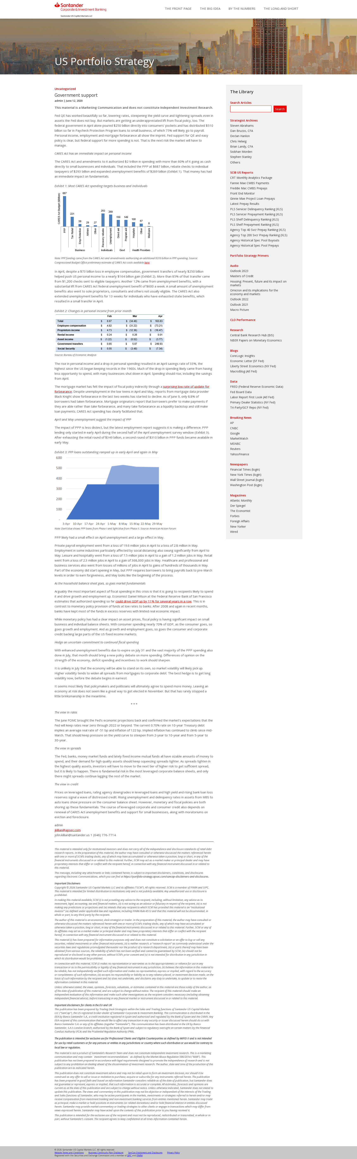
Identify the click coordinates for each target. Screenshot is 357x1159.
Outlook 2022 (239, 299)
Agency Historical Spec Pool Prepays (254, 245)
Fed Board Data (241, 392)
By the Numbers (241, 8)
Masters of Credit (241, 276)
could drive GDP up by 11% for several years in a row (153, 601)
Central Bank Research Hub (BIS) (252, 335)
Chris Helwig (238, 141)
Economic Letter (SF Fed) (247, 361)
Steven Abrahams (242, 126)
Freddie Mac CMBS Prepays (248, 188)
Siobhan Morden (241, 152)
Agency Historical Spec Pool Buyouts (254, 240)
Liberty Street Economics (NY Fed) (253, 366)
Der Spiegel (237, 506)
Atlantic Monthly (241, 500)
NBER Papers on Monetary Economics (256, 340)
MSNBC (235, 444)
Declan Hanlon (240, 136)
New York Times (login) (245, 475)
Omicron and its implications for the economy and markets (254, 292)
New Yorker (238, 526)
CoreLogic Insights (242, 356)
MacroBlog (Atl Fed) (243, 371)
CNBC (234, 428)
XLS (279, 209)
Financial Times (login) (245, 469)
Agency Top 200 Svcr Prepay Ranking (255, 235)
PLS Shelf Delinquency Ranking (250, 219)
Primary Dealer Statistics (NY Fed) (252, 402)
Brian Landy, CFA (241, 146)
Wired (234, 532)
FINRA (140, 1155)
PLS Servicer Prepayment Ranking (252, 214)
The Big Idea (210, 8)
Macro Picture (239, 310)
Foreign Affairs (240, 521)
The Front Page (178, 8)
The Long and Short (281, 8)
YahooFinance (239, 454)
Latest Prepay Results (244, 204)
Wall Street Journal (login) (247, 480)
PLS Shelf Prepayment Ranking (250, 225)
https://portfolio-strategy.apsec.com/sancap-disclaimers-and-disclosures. (166, 876)
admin (59, 101)
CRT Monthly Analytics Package (251, 178)
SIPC (129, 1155)
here (146, 262)
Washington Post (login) (246, 485)
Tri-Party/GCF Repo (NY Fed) (249, 407)
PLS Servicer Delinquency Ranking (252, 209)
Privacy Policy (173, 1152)
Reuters (235, 449)
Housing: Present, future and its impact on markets (258, 283)
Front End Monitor (242, 193)
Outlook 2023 (239, 271)
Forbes (234, 516)
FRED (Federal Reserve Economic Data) (256, 387)
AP (232, 423)
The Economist (240, 511)
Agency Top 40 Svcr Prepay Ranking (254, 230)
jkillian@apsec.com (68, 830)
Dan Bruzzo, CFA (241, 131)
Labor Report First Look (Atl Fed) (252, 397)
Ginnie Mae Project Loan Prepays (252, 198)
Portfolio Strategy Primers (249, 256)
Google (235, 433)
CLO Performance (242, 320)
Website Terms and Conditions (69, 1152)
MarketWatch (239, 438)
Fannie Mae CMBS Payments (249, 183)
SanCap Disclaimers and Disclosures (145, 1152)
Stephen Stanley (241, 157)
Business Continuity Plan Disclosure (105, 1152)
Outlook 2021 (239, 304)
